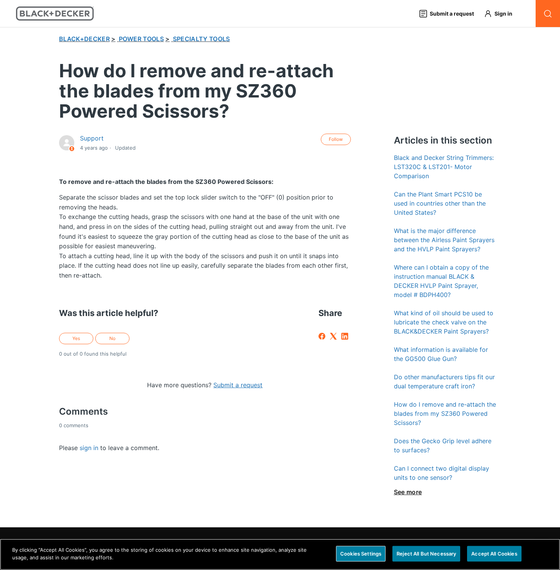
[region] (280, 554)
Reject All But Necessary (426, 554)
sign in (89, 448)
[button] (501, 13)
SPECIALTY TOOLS (201, 39)
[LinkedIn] (344, 336)
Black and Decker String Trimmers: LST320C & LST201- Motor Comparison (444, 167)
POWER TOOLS (141, 39)
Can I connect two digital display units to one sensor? (441, 473)
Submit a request (237, 385)
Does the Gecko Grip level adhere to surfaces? (442, 445)
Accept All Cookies (494, 554)
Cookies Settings (360, 554)
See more (408, 492)
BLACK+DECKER (84, 39)
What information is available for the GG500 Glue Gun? (441, 354)
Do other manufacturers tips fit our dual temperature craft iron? (444, 381)
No (112, 338)
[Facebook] (321, 336)
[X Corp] (333, 336)
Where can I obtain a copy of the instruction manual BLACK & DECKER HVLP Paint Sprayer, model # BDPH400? (441, 281)
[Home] (55, 13)
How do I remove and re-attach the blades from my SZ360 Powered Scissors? (445, 413)
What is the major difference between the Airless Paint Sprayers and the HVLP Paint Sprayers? (444, 240)
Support (92, 138)
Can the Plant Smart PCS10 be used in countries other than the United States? (440, 203)
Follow (336, 139)
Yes (76, 338)
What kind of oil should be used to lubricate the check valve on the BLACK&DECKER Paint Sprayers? (443, 322)
